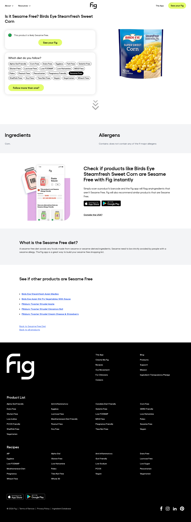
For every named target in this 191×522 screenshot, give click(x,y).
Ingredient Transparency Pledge (155, 375)
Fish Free (71, 64)
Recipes (99, 365)
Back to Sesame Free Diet (32, 326)
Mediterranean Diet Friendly (64, 419)
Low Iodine (12, 419)
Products (144, 360)
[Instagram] (168, 509)
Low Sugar (145, 463)
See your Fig (177, 5)
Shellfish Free (16, 78)
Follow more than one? (26, 87)
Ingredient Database (61, 508)
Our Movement (103, 370)
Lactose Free (30, 68)
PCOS (98, 469)
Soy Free (30, 78)
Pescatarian (39, 73)
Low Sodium (101, 463)
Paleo (12, 73)
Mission (143, 370)
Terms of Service (26, 508)
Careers (99, 380)
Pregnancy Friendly (57, 73)
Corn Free (34, 64)
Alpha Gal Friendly (18, 64)
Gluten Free (15, 68)
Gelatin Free (84, 64)
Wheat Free (83, 78)
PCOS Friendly (13, 424)
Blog (142, 355)
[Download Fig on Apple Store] (15, 497)
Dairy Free (47, 64)
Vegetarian (68, 78)
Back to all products (29, 329)
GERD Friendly (146, 409)
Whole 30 (55, 479)
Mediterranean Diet (16, 469)
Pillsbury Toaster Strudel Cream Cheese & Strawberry (50, 314)
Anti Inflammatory (59, 404)
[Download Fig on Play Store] (35, 497)
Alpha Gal (55, 453)
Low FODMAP (47, 68)
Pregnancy (12, 474)
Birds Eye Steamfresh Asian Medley (40, 293)
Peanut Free (24, 73)
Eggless (59, 64)
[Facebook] (161, 509)
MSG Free (79, 68)
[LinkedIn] (175, 508)
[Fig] (93, 5)
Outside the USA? (93, 214)
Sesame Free (76, 73)
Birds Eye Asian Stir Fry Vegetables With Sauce (46, 299)
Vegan (57, 78)
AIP (8, 453)
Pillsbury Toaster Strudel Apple (38, 304)
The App (160, 5)
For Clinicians (102, 375)
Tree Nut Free (43, 78)
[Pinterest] (182, 509)
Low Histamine (64, 68)
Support (144, 365)
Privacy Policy (43, 508)
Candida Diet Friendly (106, 404)
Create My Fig (102, 360)
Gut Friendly (101, 458)
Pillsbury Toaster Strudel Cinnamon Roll (42, 309)
